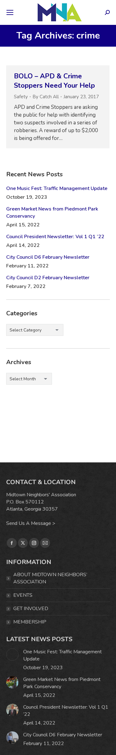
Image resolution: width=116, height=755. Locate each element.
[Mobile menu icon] (10, 12)
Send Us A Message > (30, 523)
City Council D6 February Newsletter (47, 257)
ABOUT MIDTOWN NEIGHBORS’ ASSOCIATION (50, 578)
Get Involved (30, 608)
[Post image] (12, 654)
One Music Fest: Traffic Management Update (56, 188)
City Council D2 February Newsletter (47, 277)
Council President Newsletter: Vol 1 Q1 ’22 (55, 236)
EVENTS (22, 595)
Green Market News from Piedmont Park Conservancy (52, 213)
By (45, 97)
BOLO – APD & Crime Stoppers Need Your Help (54, 81)
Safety (21, 97)
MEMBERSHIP (29, 621)
